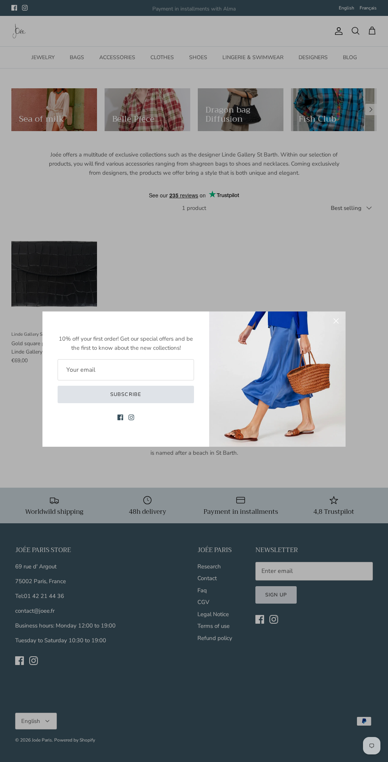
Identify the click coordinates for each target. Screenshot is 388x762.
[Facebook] (120, 417)
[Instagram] (131, 417)
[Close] (336, 321)
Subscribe (125, 394)
